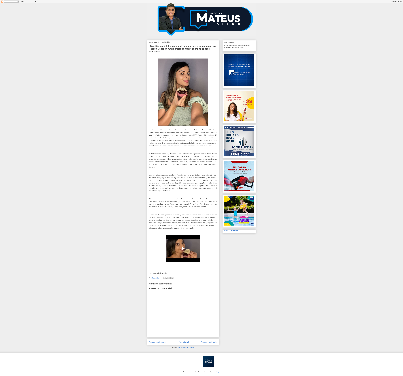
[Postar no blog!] (166, 278)
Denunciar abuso (231, 231)
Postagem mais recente (157, 342)
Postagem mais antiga (209, 342)
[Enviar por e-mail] (164, 278)
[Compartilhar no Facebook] (170, 278)
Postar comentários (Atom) (186, 347)
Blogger (218, 372)
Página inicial (184, 342)
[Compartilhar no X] (168, 278)
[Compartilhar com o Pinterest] (172, 278)
